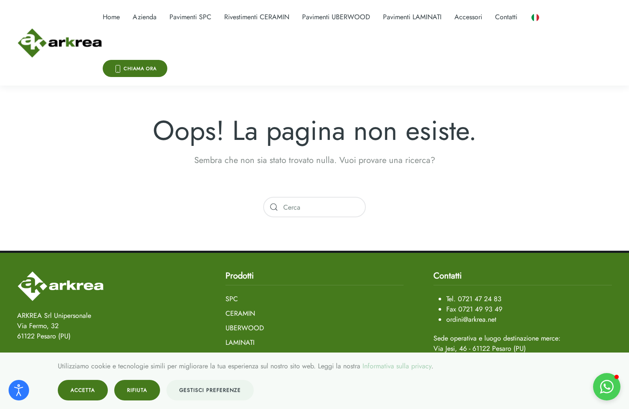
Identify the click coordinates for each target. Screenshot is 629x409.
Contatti (506, 17)
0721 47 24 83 (479, 299)
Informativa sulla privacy (396, 366)
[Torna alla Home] (60, 43)
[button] (535, 17)
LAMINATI (240, 342)
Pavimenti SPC (190, 17)
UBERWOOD (244, 328)
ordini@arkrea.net (471, 319)
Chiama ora (139, 68)
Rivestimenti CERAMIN (256, 17)
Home (111, 17)
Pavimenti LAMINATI (412, 17)
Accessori (468, 17)
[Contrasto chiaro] (19, 390)
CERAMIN (240, 313)
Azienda (145, 17)
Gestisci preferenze (210, 390)
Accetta (83, 390)
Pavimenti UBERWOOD (336, 17)
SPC (231, 299)
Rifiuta (137, 390)
